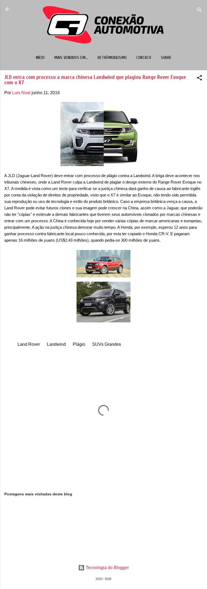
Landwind (56, 344)
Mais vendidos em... (71, 57)
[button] (199, 79)
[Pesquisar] (199, 11)
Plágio (79, 344)
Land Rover (29, 344)
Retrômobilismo (112, 57)
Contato (143, 57)
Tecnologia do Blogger (107, 567)
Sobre (166, 57)
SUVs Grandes (106, 344)
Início (40, 57)
